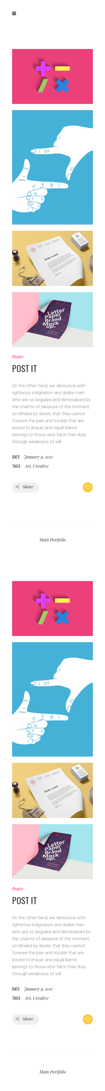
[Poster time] (52, 322)
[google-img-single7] (52, 79)
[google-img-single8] (52, 170)
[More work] (52, 261)
